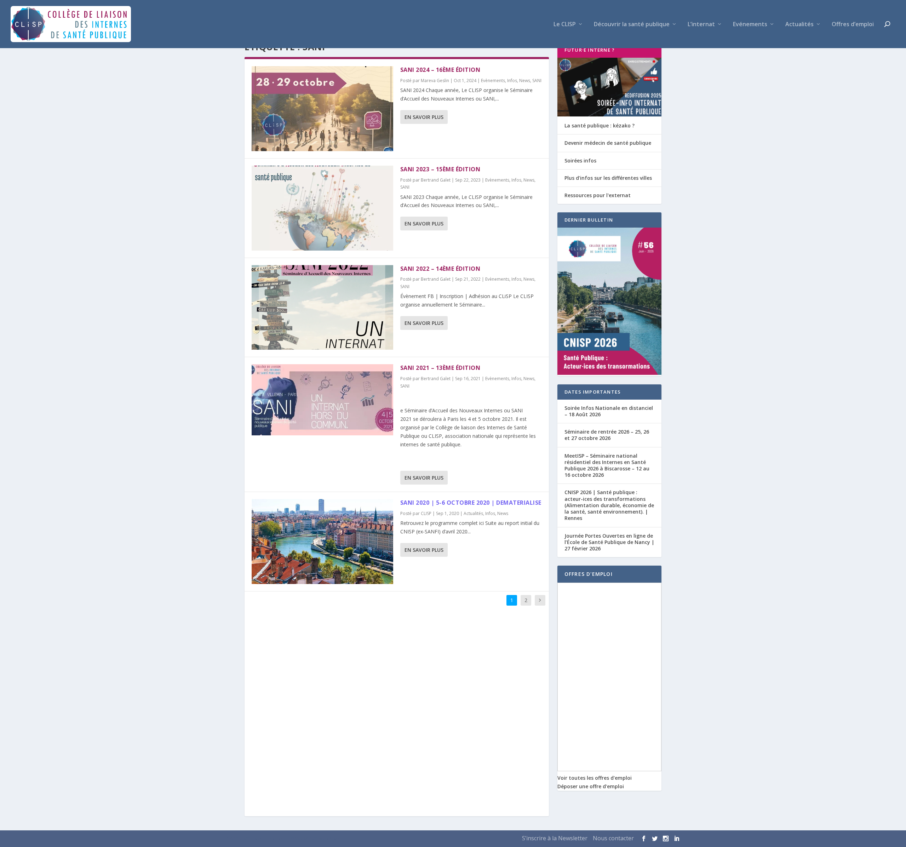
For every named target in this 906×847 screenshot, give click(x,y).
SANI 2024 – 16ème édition (440, 70)
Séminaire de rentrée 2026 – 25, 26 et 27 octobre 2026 (606, 434)
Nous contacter (613, 838)
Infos (512, 81)
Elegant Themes (267, 838)
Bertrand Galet (436, 180)
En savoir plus (424, 117)
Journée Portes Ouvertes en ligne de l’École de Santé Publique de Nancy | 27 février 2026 (609, 542)
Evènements (493, 81)
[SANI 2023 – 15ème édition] (322, 208)
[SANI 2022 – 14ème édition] (322, 307)
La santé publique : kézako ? (599, 125)
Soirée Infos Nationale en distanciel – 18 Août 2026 (608, 411)
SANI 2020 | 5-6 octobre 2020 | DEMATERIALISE (470, 503)
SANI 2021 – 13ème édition (440, 368)
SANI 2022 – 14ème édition (440, 269)
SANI (536, 81)
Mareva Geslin (435, 81)
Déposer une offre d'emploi (590, 786)
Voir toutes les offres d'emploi (594, 777)
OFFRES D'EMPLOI (588, 574)
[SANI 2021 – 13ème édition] (322, 399)
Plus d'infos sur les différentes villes (608, 177)
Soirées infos (580, 160)
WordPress (329, 838)
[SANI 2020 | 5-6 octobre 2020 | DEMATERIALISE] (322, 541)
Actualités (799, 24)
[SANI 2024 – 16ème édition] (322, 108)
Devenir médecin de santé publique (607, 142)
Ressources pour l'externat (597, 195)
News (524, 81)
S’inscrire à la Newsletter (554, 838)
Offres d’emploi (853, 24)
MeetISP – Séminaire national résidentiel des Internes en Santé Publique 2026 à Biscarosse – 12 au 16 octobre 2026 (606, 465)
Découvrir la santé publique (632, 24)
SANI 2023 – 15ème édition (440, 169)
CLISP (426, 513)
